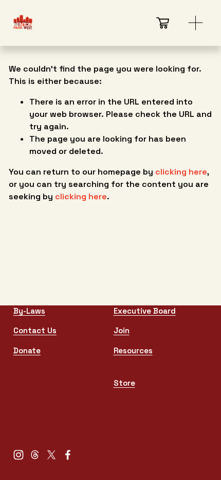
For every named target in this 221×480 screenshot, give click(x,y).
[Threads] (35, 455)
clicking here (181, 171)
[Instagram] (18, 455)
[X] (51, 455)
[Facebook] (68, 455)
